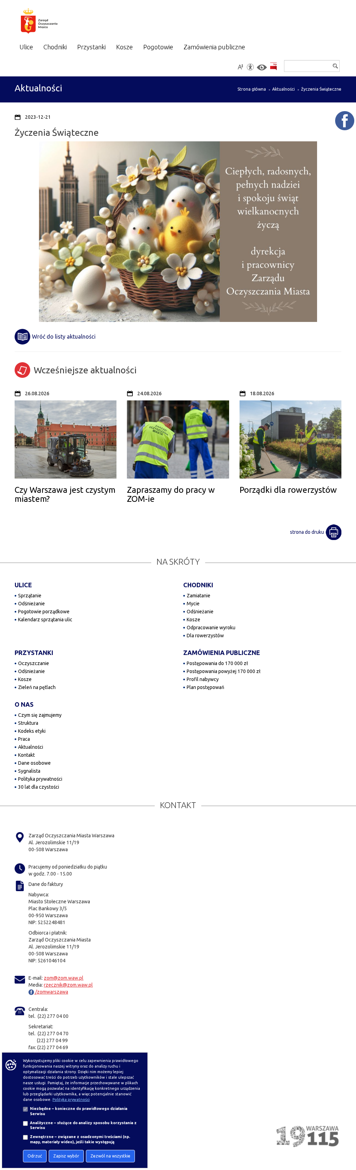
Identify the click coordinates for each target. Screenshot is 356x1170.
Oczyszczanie (33, 663)
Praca (24, 739)
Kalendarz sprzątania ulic (45, 619)
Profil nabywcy (203, 679)
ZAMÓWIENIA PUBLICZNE (221, 652)
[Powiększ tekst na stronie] (240, 67)
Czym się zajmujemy (40, 715)
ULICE (23, 584)
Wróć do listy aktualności (64, 336)
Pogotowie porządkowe (44, 611)
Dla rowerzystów (205, 635)
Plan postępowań (205, 687)
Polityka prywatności (40, 779)
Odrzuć (34, 1156)
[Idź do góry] (346, 1142)
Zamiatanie (198, 595)
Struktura (28, 723)
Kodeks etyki (32, 731)
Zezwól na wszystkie (110, 1156)
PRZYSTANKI (34, 652)
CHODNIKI (198, 584)
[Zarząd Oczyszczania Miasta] (51, 22)
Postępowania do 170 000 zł (217, 663)
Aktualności (283, 89)
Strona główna (251, 89)
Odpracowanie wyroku (211, 627)
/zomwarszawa (51, 992)
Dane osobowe (34, 763)
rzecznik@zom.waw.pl (68, 985)
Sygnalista (29, 771)
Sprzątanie (29, 595)
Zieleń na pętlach (37, 687)
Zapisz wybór (66, 1156)
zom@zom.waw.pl (63, 978)
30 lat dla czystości (38, 787)
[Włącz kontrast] (262, 67)
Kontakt (26, 755)
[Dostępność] (250, 67)
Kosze (193, 619)
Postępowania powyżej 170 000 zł (223, 671)
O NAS (24, 704)
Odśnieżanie (31, 603)
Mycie (193, 603)
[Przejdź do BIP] (273, 66)
